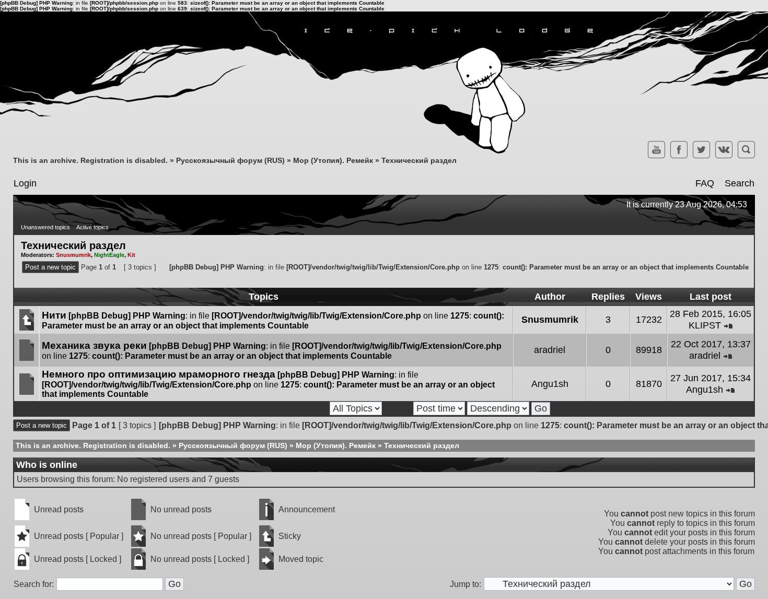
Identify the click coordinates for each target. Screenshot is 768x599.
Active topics (92, 227)
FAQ (704, 183)
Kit (131, 255)
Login (25, 183)
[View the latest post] (728, 325)
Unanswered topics (45, 227)
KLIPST (705, 325)
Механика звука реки (94, 345)
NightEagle (109, 255)
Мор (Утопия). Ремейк (333, 160)
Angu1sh (549, 384)
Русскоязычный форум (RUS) (230, 160)
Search (739, 183)
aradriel (549, 350)
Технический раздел (419, 160)
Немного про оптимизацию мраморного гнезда (158, 374)
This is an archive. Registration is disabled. (90, 160)
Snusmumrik (73, 255)
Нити (54, 315)
